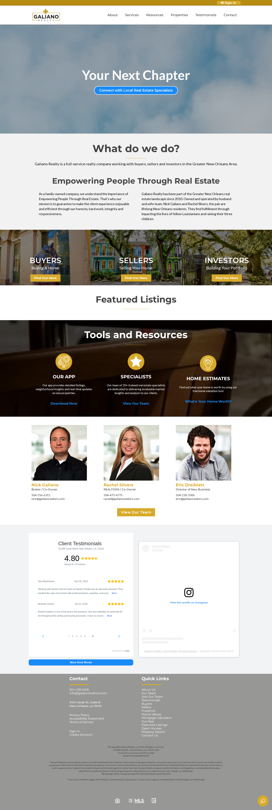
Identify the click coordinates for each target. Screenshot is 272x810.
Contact (230, 15)
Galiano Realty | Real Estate (160, 651)
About (113, 15)
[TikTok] (162, 785)
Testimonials (205, 15)
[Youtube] (152, 785)
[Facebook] (109, 785)
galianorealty (188, 651)
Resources (154, 15)
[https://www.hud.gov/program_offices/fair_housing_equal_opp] (75, 801)
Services (132, 15)
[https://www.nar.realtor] (196, 801)
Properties (179, 15)
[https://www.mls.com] (136, 800)
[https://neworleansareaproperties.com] (46, 15)
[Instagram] (120, 785)
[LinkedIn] (141, 785)
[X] (130, 785)
